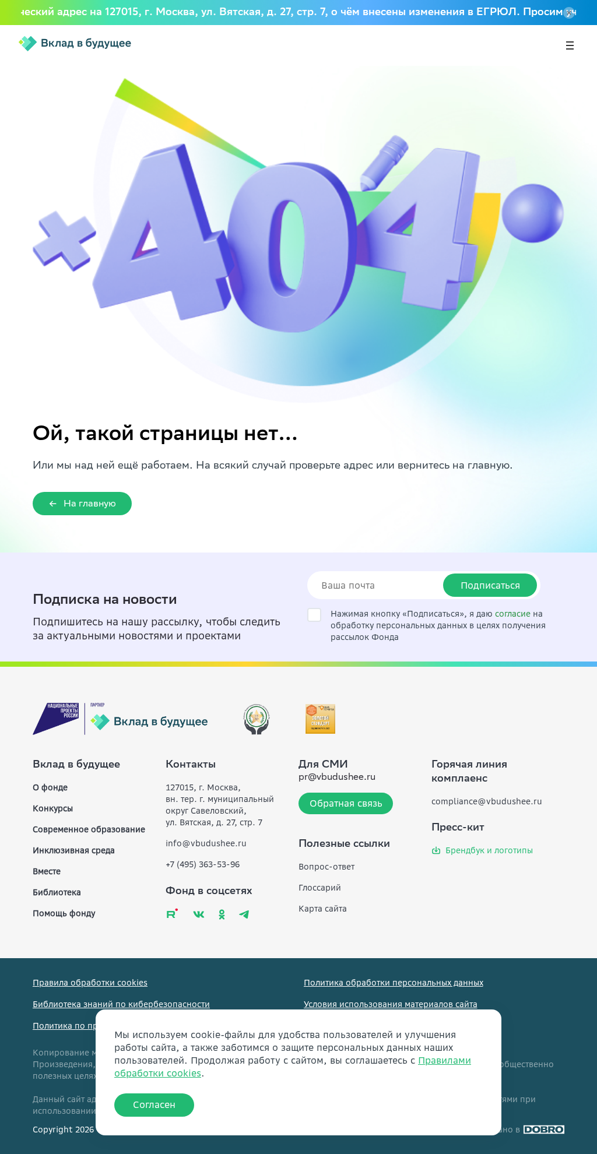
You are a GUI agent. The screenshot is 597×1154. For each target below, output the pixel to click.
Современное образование (89, 829)
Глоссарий (319, 887)
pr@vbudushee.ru (336, 778)
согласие (513, 613)
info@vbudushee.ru (206, 843)
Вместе (47, 871)
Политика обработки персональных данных (393, 982)
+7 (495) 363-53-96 (203, 864)
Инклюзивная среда (74, 850)
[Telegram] (244, 914)
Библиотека (57, 892)
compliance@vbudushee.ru (486, 801)
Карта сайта (322, 908)
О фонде (50, 787)
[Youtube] (172, 913)
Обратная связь (346, 803)
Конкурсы (53, 808)
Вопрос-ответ (326, 866)
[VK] (199, 914)
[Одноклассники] (222, 914)
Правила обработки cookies (90, 982)
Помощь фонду (64, 913)
